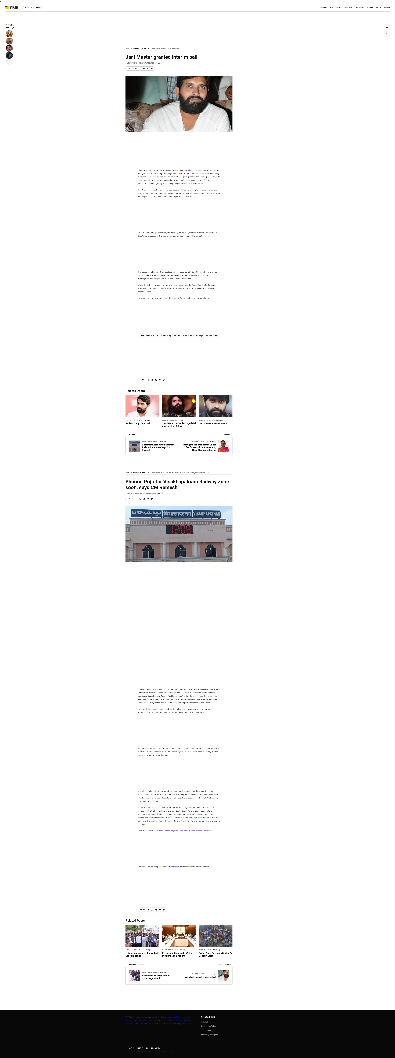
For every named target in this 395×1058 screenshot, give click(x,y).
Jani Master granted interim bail (200, 977)
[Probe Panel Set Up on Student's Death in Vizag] (215, 936)
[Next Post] (223, 446)
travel (185, 1020)
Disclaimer (155, 1048)
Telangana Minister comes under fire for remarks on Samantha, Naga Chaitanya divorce (199, 447)
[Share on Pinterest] (144, 68)
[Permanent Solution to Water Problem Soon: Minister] (179, 936)
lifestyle (178, 1020)
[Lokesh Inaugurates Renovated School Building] (142, 936)
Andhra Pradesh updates (136, 1020)
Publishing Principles (209, 1034)
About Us (204, 1022)
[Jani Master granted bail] (142, 406)
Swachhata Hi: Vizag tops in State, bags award (156, 977)
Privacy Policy (142, 1048)
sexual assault (190, 170)
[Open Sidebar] (387, 27)
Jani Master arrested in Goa (213, 423)
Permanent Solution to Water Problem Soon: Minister (177, 955)
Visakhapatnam (168, 950)
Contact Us (130, 1048)
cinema (128, 1023)
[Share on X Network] (140, 68)
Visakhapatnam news (176, 1017)
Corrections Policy (208, 1026)
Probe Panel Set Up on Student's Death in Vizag (215, 955)
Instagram (174, 298)
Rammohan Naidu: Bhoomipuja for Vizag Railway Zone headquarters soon (180, 831)
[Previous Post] (134, 446)
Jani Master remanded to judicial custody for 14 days (179, 425)
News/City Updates (141, 48)
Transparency (206, 1030)
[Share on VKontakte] (148, 68)
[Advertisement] (197, 26)
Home (127, 48)
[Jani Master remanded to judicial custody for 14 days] (179, 406)
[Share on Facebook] (136, 68)
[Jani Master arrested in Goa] (215, 406)
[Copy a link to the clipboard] (152, 68)
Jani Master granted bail (137, 423)
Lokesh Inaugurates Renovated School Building (141, 955)
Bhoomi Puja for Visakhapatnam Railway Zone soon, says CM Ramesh (158, 447)
